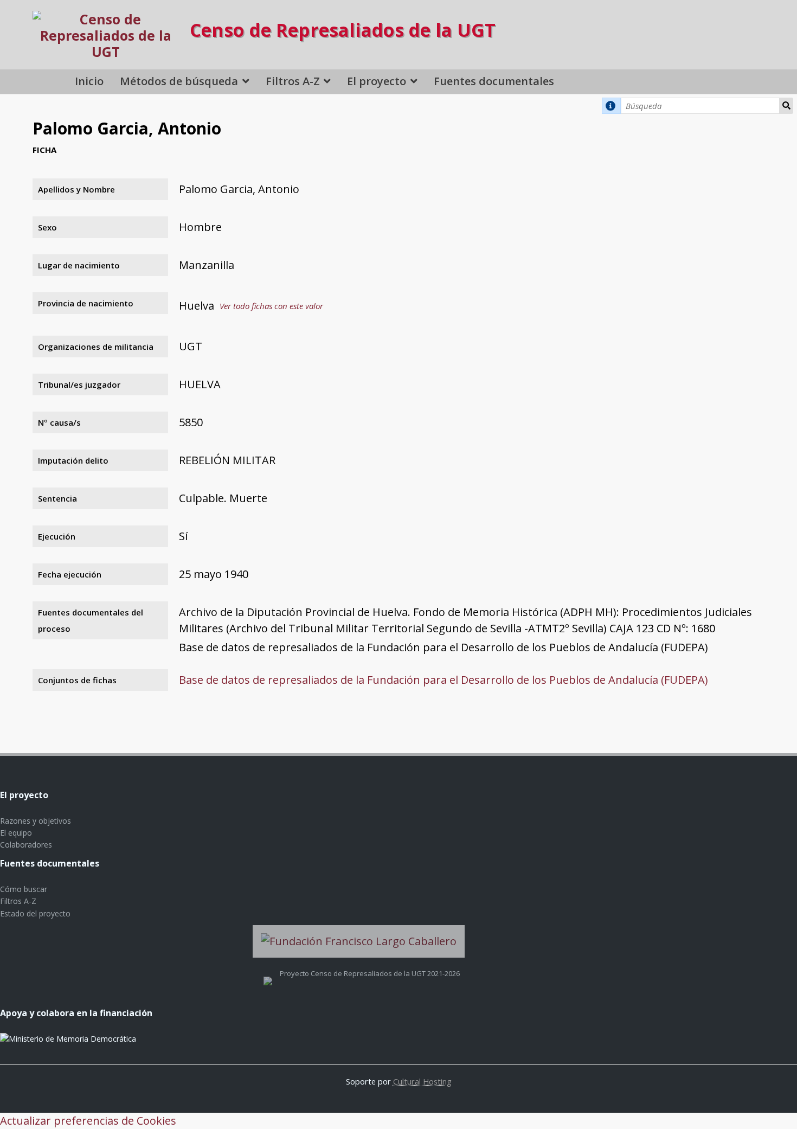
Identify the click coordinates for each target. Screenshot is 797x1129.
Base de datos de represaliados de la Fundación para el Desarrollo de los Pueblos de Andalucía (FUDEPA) (443, 679)
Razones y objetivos (35, 821)
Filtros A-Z (293, 81)
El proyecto (376, 81)
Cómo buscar (23, 889)
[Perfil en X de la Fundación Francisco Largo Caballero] (268, 973)
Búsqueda (786, 106)
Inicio (89, 81)
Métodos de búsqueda (179, 81)
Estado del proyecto (35, 913)
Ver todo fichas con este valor (271, 305)
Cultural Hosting (422, 1081)
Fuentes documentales (494, 81)
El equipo (16, 832)
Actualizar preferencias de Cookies (88, 1120)
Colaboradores (26, 844)
